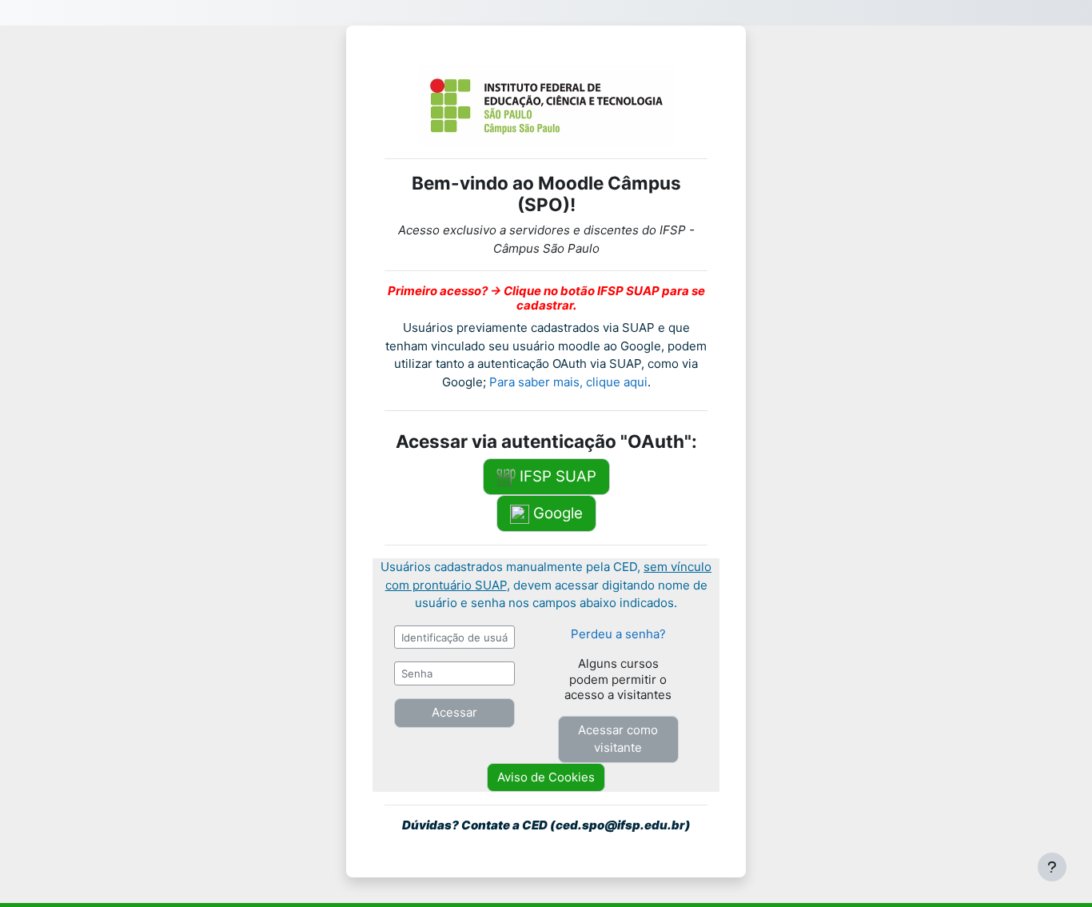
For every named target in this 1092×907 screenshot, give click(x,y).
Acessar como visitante (618, 739)
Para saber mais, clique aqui (568, 382)
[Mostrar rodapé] (1052, 867)
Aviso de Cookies (546, 777)
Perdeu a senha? (618, 633)
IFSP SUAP (556, 476)
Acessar (454, 712)
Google (556, 513)
